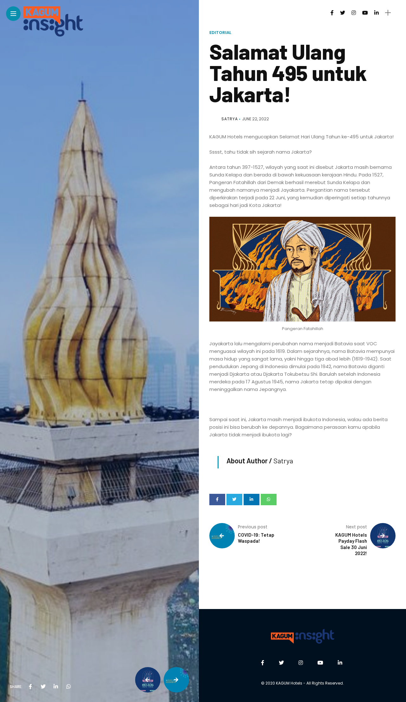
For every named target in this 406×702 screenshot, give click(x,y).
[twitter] (43, 686)
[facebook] (30, 686)
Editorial (220, 33)
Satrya (229, 119)
